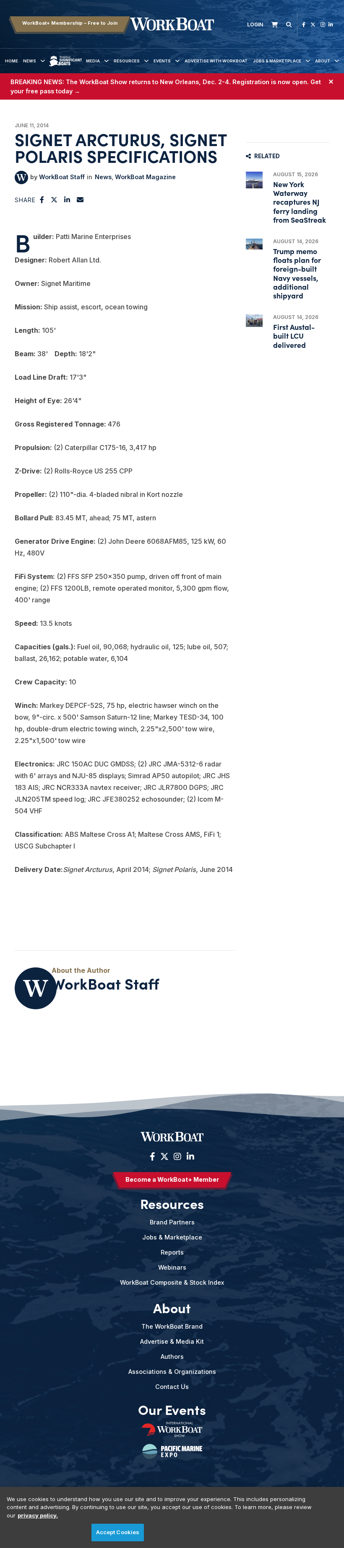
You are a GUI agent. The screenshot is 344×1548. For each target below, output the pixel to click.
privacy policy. (38, 1515)
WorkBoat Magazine (145, 176)
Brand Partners (172, 1222)
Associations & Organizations (172, 1371)
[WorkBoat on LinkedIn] (330, 24)
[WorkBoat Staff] (21, 177)
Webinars (172, 1267)
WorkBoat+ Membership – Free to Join (69, 23)
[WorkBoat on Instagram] (323, 24)
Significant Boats (65, 67)
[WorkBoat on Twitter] (312, 24)
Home (11, 61)
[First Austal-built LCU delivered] (254, 320)
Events (162, 61)
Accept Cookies (118, 1532)
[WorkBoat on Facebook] (303, 24)
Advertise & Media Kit (172, 1341)
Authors (172, 1356)
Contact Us (172, 1386)
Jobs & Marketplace (277, 61)
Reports (172, 1252)
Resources (127, 61)
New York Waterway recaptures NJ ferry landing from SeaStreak (299, 202)
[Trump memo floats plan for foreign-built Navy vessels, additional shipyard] (254, 244)
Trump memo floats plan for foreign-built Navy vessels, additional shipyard (297, 273)
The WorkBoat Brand (172, 1326)
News (29, 61)
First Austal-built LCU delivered (294, 335)
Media (93, 61)
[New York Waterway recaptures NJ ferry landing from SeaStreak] (254, 180)
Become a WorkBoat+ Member (172, 1179)
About (322, 61)
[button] (42, 199)
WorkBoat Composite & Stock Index (172, 1282)
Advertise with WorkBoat (216, 61)
